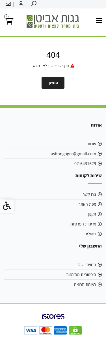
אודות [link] (92, 143)
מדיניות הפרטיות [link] (83, 224)
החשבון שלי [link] (87, 264)
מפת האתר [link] (87, 204)
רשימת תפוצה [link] (85, 284)
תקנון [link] (92, 214)
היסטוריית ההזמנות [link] (81, 274)
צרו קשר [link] (89, 194)
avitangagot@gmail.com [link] (73, 153)
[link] (33, 4)
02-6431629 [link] (85, 163)
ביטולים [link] (90, 233)
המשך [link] (53, 82)
